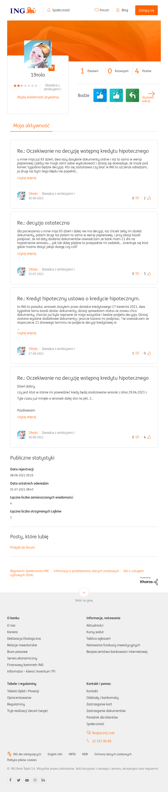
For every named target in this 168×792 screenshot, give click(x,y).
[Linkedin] (43, 780)
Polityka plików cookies (22, 760)
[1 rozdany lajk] (100, 95)
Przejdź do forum (22, 547)
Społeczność (61, 10)
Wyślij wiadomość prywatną (38, 97)
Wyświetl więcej (148, 99)
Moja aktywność (31, 125)
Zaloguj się (146, 10)
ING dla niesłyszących (27, 754)
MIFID (72, 754)
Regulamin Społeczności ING (29, 571)
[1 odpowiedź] (132, 95)
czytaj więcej (26, 178)
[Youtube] (27, 780)
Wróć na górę (84, 600)
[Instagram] (35, 780)
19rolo (33, 193)
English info (55, 754)
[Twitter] (18, 780)
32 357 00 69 (101, 741)
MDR (85, 754)
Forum (104, 10)
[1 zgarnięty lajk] (116, 95)
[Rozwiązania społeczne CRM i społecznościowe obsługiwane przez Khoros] (149, 581)
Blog (125, 10)
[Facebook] (10, 780)
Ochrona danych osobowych (113, 754)
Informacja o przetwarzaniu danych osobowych (86, 571)
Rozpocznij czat (103, 733)
